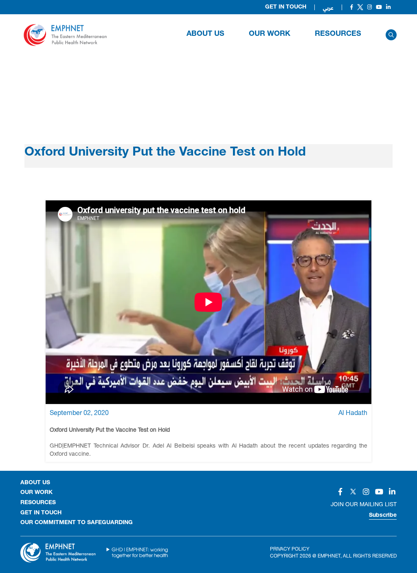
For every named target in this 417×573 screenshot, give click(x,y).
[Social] (351, 7)
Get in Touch (285, 7)
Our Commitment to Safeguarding (76, 523)
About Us (205, 34)
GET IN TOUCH (40, 513)
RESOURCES (338, 34)
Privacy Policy (289, 549)
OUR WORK (269, 34)
